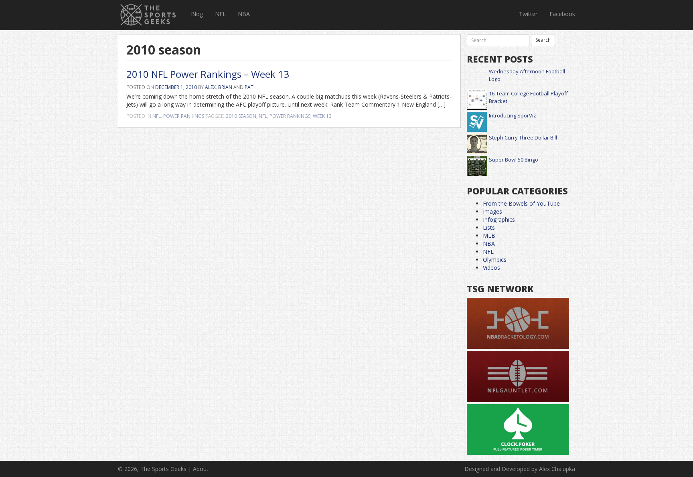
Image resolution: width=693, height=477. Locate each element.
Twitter (528, 14)
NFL (220, 14)
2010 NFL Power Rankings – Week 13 (207, 74)
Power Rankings (183, 116)
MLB (489, 235)
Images (492, 211)
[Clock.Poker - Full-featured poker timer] (518, 430)
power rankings (290, 116)
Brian (225, 87)
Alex (210, 87)
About (201, 469)
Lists (489, 227)
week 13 (322, 116)
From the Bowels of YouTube (521, 203)
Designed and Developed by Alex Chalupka (519, 469)
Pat (249, 87)
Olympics (495, 259)
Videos (491, 267)
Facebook (562, 14)
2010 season (241, 116)
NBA (244, 14)
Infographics (499, 219)
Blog (197, 14)
